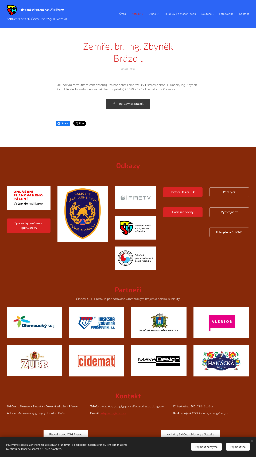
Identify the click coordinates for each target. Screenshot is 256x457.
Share (64, 123)
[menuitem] (123, 14)
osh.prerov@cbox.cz (113, 413)
